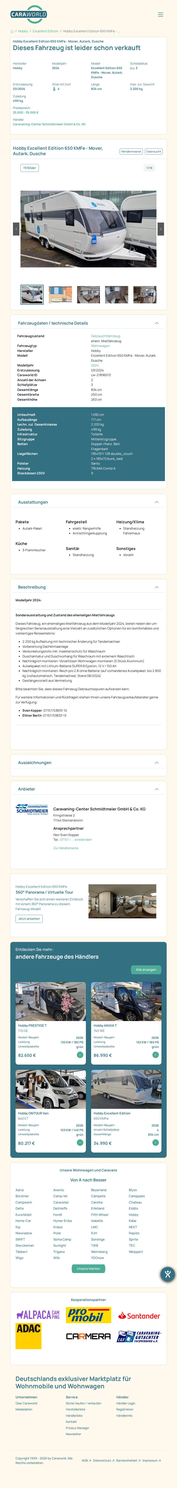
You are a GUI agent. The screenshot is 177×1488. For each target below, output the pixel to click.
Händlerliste (74, 1415)
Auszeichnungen (34, 762)
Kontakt (71, 1422)
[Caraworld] (28, 14)
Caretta (97, 1202)
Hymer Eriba (62, 1220)
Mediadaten (24, 1409)
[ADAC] (28, 1336)
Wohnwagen (100, 345)
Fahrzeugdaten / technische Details (53, 323)
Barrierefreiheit (126, 1460)
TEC (132, 1245)
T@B (94, 1245)
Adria (20, 1190)
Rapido (134, 1233)
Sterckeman (25, 1245)
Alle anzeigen (146, 969)
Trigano (59, 1251)
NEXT (133, 1227)
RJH (94, 1233)
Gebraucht (153, 151)
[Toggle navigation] (161, 14)
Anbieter (26, 789)
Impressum (150, 1460)
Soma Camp (62, 1239)
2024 (95, 365)
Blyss (133, 1190)
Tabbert (21, 1251)
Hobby (134, 1214)
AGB (85, 1460)
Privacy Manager (77, 1428)
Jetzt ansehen (29, 918)
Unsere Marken (88, 1268)
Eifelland (97, 1208)
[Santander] (138, 1314)
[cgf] (138, 1336)
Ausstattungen (33, 502)
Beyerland (98, 1190)
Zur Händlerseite (65, 848)
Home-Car (23, 1220)
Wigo (19, 1257)
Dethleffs (60, 1208)
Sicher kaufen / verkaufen (83, 1403)
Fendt (57, 1214)
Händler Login (125, 1403)
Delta (20, 1208)
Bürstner (22, 1196)
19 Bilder (29, 168)
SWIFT (20, 1239)
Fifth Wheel (99, 1214)
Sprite (133, 1239)
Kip (18, 1227)
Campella (98, 1196)
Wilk (56, 1257)
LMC (94, 1227)
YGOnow (97, 1257)
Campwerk (24, 1202)
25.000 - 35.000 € (26, 112)
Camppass (137, 1196)
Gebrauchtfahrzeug (105, 336)
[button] (16, 229)
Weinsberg (99, 1251)
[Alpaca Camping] (38, 1314)
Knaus (58, 1227)
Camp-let (60, 1196)
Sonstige (98, 1239)
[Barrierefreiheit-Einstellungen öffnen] (168, 1274)
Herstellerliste (75, 1409)
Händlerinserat (131, 151)
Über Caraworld (26, 1403)
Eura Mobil (24, 1214)
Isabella (97, 1220)
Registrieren (124, 1409)
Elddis (133, 1208)
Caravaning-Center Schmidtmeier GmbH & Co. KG (49, 124)
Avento (58, 1190)
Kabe (132, 1220)
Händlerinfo (124, 1415)
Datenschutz (102, 1460)
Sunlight (59, 1245)
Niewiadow (24, 1233)
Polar (57, 1233)
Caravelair (61, 1202)
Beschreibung (32, 587)
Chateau (135, 1202)
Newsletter (73, 1434)
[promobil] (88, 1314)
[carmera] (88, 1336)
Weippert (136, 1251)
